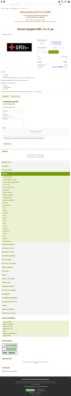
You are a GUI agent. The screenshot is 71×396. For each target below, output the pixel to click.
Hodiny (4, 275)
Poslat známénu (15, 96)
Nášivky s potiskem (8, 195)
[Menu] (1, 1)
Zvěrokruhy (6, 231)
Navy (4, 236)
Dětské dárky (7, 260)
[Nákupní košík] (69, 2)
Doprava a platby (7, 335)
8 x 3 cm (42, 44)
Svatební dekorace (9, 256)
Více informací (41, 138)
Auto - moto (6, 184)
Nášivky (4, 174)
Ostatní (5, 233)
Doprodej (5, 166)
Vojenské (5, 202)
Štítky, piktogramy (9, 290)
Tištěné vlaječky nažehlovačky (11, 182)
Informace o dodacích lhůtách (10, 333)
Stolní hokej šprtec (9, 302)
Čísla (4, 208)
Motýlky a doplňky (9, 263)
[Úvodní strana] (5, 2)
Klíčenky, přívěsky (7, 197)
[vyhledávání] (66, 2)
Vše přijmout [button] (30, 390)
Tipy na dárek (7, 170)
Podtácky (5, 271)
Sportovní (5, 213)
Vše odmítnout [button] (40, 390)
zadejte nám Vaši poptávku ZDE (9, 371)
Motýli (4, 218)
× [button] (69, 377)
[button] (35, 392)
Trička (4, 305)
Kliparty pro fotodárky (8, 324)
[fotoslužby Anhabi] (9, 354)
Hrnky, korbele (7, 267)
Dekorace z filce (8, 248)
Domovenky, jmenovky (9, 187)
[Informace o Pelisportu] (9, 350)
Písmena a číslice (8, 286)
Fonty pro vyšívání (7, 321)
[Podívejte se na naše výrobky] (9, 346)
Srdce (4, 220)
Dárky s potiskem (8, 279)
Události (5, 228)
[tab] (5, 96)
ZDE (35, 363)
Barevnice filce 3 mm (7, 328)
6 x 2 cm (42, 41)
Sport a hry (6, 282)
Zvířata (5, 226)
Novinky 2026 (6, 162)
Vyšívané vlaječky (7, 177)
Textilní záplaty (7, 241)
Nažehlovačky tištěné (8, 200)
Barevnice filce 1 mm (7, 326)
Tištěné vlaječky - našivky (9, 179)
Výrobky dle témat (9, 313)
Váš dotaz (5, 96)
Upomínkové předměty (10, 298)
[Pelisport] (66, 59)
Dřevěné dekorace (8, 244)
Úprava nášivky (42, 47)
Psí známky (6, 294)
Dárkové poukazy (8, 309)
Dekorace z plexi (8, 252)
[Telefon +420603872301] (63, 2)
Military (5, 238)
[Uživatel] (59, 2)
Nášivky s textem (7, 192)
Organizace (6, 190)
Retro (4, 215)
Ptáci (4, 223)
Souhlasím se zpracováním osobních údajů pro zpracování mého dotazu (21, 138)
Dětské (5, 210)
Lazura (4, 331)
